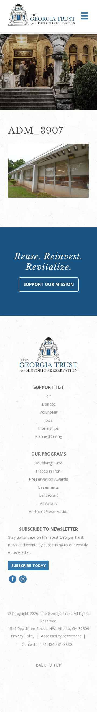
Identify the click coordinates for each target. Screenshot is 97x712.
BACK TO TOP (48, 665)
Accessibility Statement (61, 636)
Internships (48, 428)
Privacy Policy (22, 636)
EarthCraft (48, 495)
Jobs (48, 420)
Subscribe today (28, 565)
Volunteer (49, 412)
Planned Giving (48, 436)
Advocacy (48, 503)
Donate (49, 404)
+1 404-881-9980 (57, 644)
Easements (48, 487)
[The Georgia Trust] (41, 15)
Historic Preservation (48, 511)
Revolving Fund (48, 463)
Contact (29, 644)
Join (48, 396)
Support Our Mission (48, 284)
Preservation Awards (48, 479)
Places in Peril (48, 471)
